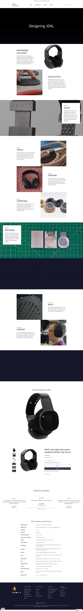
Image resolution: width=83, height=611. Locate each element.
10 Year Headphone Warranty (53, 589)
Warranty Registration (51, 590)
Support (45, 5)
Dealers (37, 592)
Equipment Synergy (27, 594)
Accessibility (62, 595)
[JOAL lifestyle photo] (14, 464)
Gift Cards (38, 589)
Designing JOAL (27, 592)
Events (37, 590)
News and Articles (39, 596)
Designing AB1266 (27, 589)
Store (31, 5)
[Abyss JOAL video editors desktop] (14, 471)
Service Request (51, 592)
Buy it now (57, 468)
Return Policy (62, 590)
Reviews (25, 598)
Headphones (38, 5)
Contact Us (50, 598)
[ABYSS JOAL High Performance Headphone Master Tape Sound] (14, 460)
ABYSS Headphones (15, 5)
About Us (49, 596)
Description (47, 474)
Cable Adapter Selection (49, 460)
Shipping (45, 457)
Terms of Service (63, 593)
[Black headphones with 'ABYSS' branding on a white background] (14, 450)
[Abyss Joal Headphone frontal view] (14, 455)
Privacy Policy (62, 592)
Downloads (38, 594)
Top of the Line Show (27, 596)
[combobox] (79, 610)
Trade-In (51, 5)
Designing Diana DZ (27, 590)
